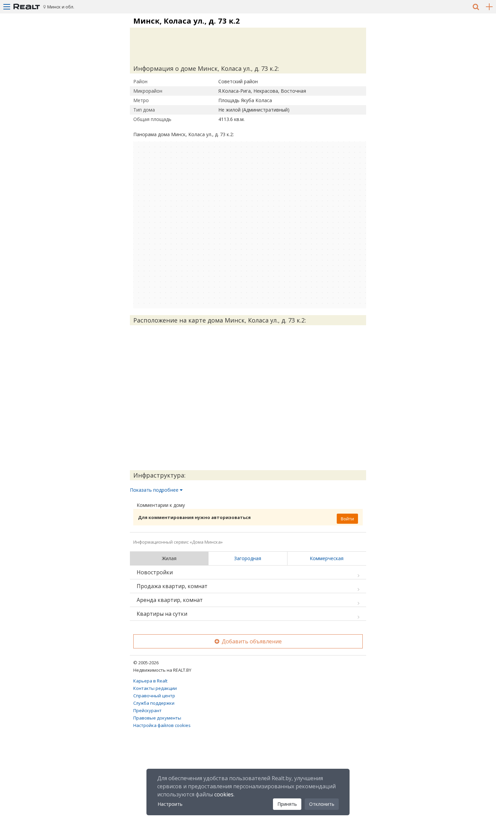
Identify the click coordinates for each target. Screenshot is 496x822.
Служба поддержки (153, 703)
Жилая (169, 558)
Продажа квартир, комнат (172, 586)
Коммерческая (326, 558)
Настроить (170, 804)
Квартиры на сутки (162, 613)
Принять (287, 804)
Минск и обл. (60, 7)
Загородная (247, 558)
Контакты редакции (155, 688)
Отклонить (321, 804)
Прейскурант (147, 710)
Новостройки (155, 572)
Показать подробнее (155, 490)
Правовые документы (157, 718)
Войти (347, 519)
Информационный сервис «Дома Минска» (178, 542)
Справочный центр (154, 696)
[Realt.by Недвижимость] (26, 6)
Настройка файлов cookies (162, 725)
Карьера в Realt (150, 681)
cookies (223, 794)
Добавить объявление (251, 641)
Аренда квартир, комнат (170, 600)
